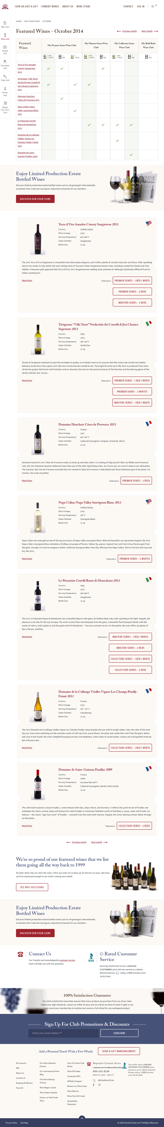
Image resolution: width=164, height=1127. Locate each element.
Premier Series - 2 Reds (132, 291)
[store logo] (5, 5)
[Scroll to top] (82, 1118)
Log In (141, 6)
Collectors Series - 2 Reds (130, 670)
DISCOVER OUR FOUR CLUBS (35, 199)
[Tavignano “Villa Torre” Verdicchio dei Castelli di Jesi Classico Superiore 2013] (38, 339)
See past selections (32, 887)
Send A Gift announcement (119, 1051)
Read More (27, 280)
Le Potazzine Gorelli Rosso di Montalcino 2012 (27, 125)
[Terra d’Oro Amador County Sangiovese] (38, 239)
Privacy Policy (11, 1123)
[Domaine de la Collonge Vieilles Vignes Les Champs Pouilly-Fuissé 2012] (38, 706)
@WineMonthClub (106, 1080)
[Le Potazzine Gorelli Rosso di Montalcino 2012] (38, 595)
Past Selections (32, 21)
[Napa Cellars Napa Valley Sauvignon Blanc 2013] (38, 517)
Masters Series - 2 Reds (132, 302)
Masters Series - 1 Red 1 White (132, 402)
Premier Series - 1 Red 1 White (132, 280)
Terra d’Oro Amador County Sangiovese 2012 (27, 68)
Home (19, 21)
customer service (67, 960)
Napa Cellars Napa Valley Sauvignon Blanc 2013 (28, 110)
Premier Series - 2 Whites (132, 391)
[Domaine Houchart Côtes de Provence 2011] (38, 439)
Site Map (24, 1123)
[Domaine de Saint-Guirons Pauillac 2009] (38, 784)
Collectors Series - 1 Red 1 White (130, 659)
